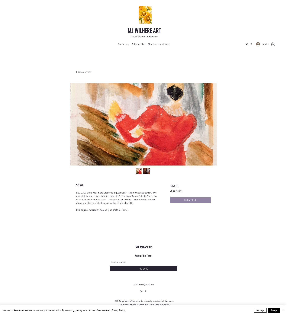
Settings (260, 310)
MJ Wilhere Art (144, 247)
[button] (273, 44)
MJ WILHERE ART (144, 30)
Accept (274, 310)
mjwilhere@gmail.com (143, 284)
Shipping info (176, 190)
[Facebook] (251, 44)
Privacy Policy (118, 310)
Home (79, 71)
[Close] (283, 310)
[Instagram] (246, 44)
